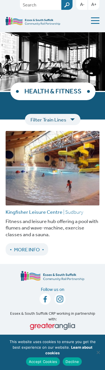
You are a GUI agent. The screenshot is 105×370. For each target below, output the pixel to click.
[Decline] (98, 352)
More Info (27, 249)
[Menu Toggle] (95, 20)
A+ (94, 4)
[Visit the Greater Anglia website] (52, 326)
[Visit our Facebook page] (45, 300)
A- (82, 4)
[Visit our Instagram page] (60, 300)
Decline (72, 361)
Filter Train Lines (48, 119)
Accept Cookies (43, 361)
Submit (67, 5)
